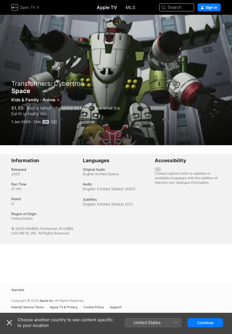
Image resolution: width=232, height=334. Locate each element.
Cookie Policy (93, 307)
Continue (205, 322)
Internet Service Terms (27, 307)
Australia (17, 290)
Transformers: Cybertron (47, 83)
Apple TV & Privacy (64, 307)
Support (116, 307)
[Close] (9, 322)
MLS (130, 7)
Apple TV (107, 7)
